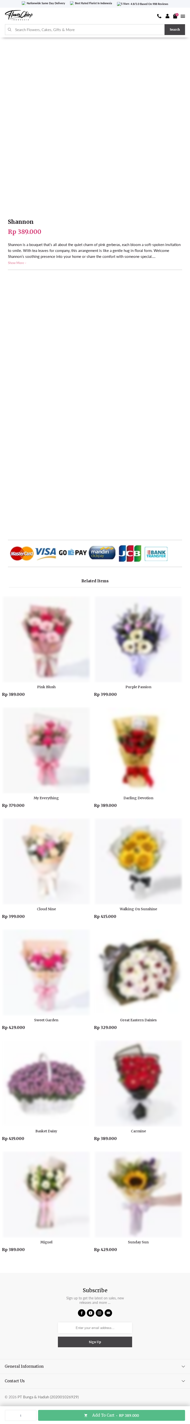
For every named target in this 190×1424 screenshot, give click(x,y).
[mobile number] (159, 16)
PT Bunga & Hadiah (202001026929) (48, 1397)
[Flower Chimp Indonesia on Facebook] (81, 1313)
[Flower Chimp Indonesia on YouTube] (90, 1313)
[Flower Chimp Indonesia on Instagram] (99, 1313)
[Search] (9, 30)
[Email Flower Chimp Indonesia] (108, 1313)
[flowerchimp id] (19, 16)
